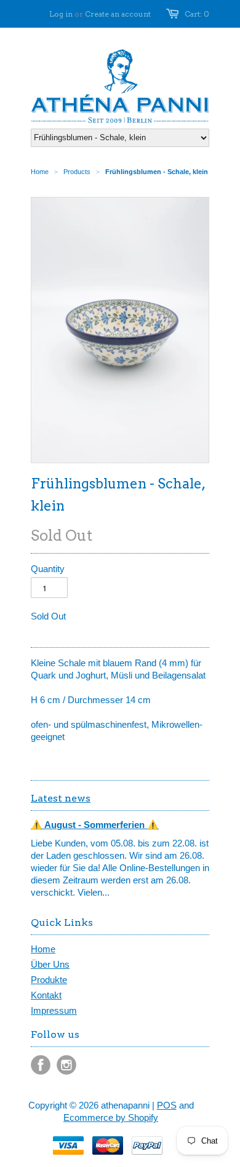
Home (43, 949)
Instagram (66, 1065)
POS (167, 1105)
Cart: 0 (197, 13)
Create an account (118, 13)
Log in (61, 13)
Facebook (40, 1065)
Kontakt (46, 995)
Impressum (54, 1010)
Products (76, 171)
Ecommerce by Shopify (110, 1117)
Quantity (48, 569)
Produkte (49, 979)
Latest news (60, 798)
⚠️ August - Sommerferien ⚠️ (95, 824)
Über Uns (50, 964)
